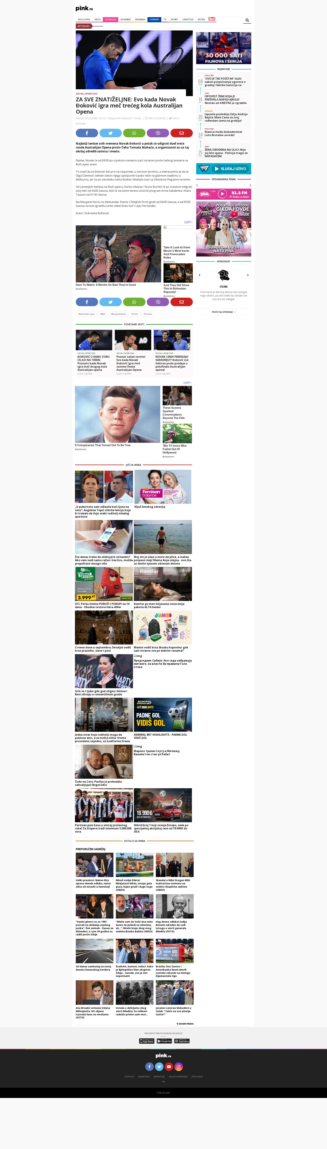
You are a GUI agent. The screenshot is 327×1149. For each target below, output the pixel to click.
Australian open (87, 314)
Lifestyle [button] (188, 19)
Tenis (134, 314)
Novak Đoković (118, 314)
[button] (79, 346)
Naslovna (84, 19)
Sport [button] (174, 19)
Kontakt (129, 1076)
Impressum (159, 1076)
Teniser (148, 314)
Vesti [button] (98, 19)
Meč (102, 314)
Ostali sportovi (86, 93)
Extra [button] (201, 19)
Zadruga (110, 19)
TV (165, 19)
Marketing (144, 1076)
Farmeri (154, 19)
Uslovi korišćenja (178, 1076)
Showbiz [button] (125, 19)
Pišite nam (197, 1076)
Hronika (140, 19)
